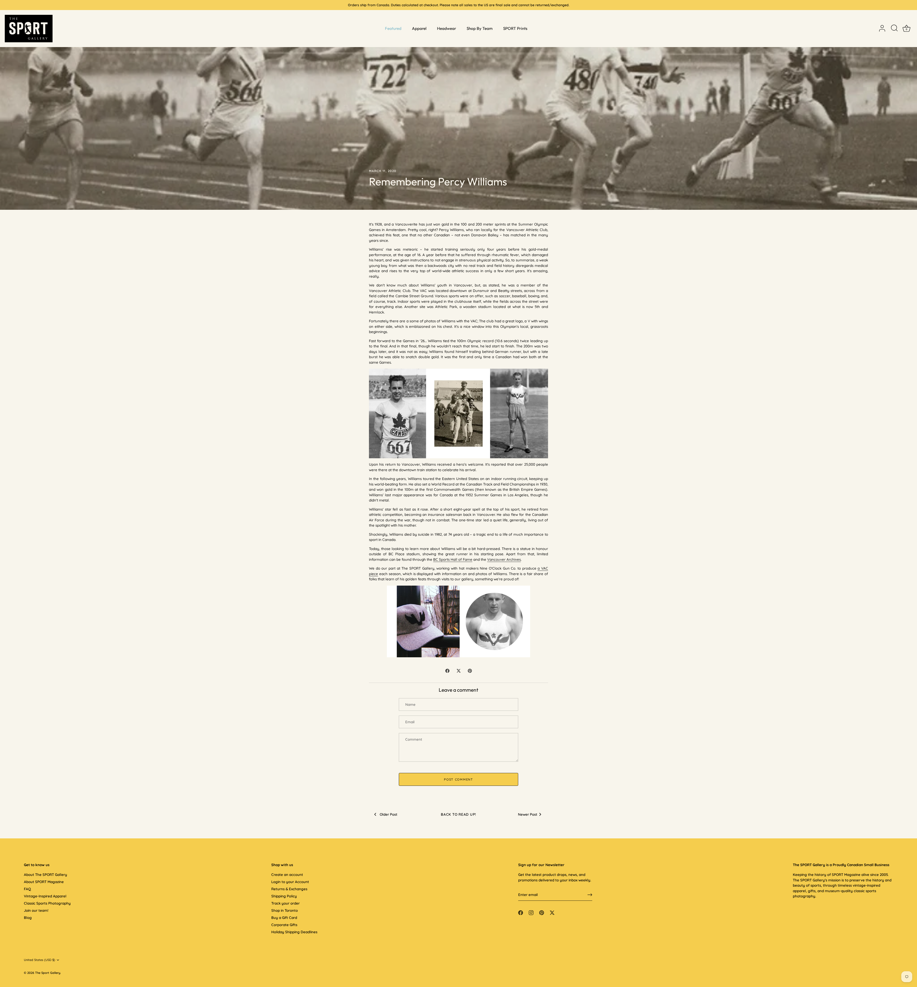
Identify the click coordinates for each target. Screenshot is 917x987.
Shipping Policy (284, 896)
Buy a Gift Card (284, 917)
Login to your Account (290, 881)
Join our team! (36, 910)
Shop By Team (480, 28)
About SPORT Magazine (44, 881)
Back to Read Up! (458, 814)
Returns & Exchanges (289, 889)
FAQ (27, 889)
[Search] (894, 28)
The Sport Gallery (47, 973)
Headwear (446, 28)
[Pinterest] (541, 912)
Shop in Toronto (284, 910)
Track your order (285, 903)
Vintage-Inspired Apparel (45, 896)
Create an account (287, 874)
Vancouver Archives (504, 559)
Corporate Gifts (284, 924)
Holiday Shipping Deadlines (294, 932)
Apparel (419, 28)
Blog (28, 917)
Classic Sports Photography (47, 903)
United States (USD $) (39, 960)
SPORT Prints (515, 28)
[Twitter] (552, 912)
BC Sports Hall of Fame (452, 559)
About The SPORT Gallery (45, 874)
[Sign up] (589, 894)
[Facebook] (520, 912)
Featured (393, 28)
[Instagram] (531, 912)
